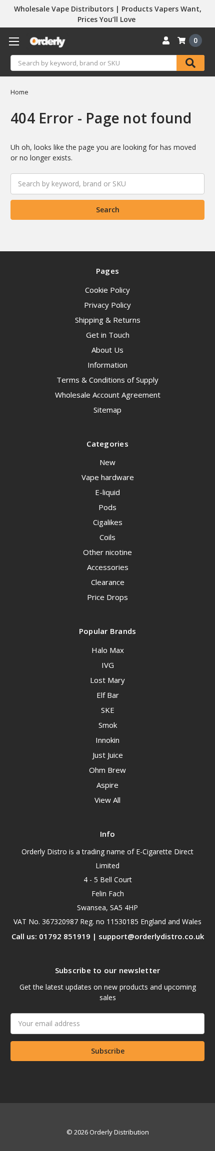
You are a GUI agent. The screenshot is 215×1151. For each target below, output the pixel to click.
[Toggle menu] (14, 41)
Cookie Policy (107, 290)
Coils (108, 537)
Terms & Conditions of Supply (107, 380)
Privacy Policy (107, 305)
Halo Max (108, 650)
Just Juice (107, 755)
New (108, 462)
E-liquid (107, 492)
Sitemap (108, 410)
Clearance (107, 582)
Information (108, 365)
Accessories (107, 567)
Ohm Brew (107, 770)
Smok (107, 725)
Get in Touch (108, 335)
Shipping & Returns (107, 320)
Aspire (107, 785)
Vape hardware (108, 477)
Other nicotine (107, 552)
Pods (107, 507)
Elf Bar (107, 695)
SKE (107, 710)
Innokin (108, 740)
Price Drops (107, 597)
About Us (108, 350)
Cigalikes (107, 522)
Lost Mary (107, 680)
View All (107, 800)
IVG (108, 665)
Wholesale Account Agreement (107, 395)
